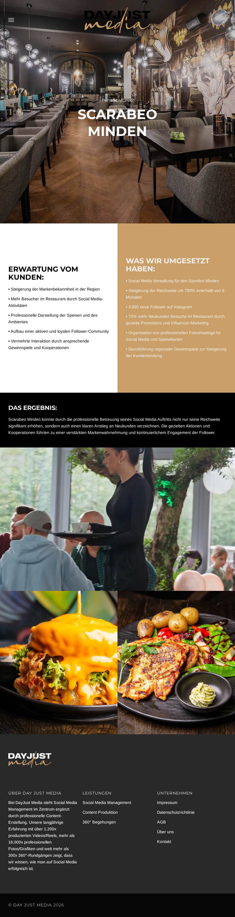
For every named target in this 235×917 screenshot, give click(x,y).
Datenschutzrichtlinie (176, 812)
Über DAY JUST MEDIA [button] (34, 793)
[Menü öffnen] (17, 20)
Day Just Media (32, 905)
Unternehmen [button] (175, 793)
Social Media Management (107, 802)
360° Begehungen (99, 822)
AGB (161, 822)
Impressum (167, 802)
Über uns (165, 832)
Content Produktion (100, 812)
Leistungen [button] (97, 793)
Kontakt (164, 841)
